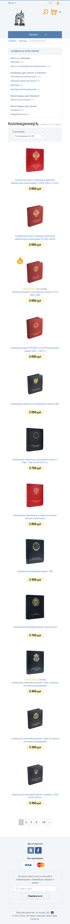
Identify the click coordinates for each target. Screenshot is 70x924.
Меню (11, 3)
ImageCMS (44, 912)
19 (43, 822)
